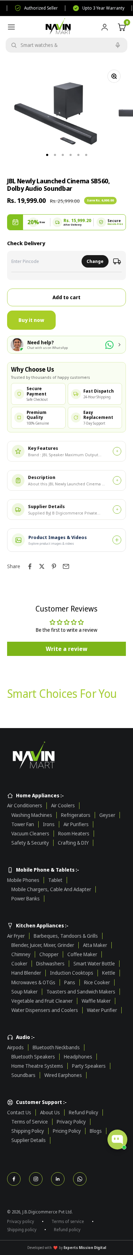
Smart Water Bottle (94, 963)
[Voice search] (117, 45)
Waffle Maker (96, 1001)
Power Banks (25, 898)
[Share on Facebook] (30, 566)
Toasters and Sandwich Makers (80, 992)
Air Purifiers (76, 824)
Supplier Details (28, 1140)
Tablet (55, 880)
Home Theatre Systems (37, 1066)
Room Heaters (73, 833)
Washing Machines (31, 815)
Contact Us (19, 1112)
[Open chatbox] (117, 1139)
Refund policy (67, 1230)
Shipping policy (22, 1230)
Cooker (19, 963)
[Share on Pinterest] (54, 566)
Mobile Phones (23, 880)
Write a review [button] (66, 649)
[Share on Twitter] (42, 566)
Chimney (21, 954)
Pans (69, 982)
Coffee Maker (82, 954)
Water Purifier (102, 1010)
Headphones (78, 1057)
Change (95, 261)
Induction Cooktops (71, 973)
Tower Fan (22, 824)
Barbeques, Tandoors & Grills (66, 936)
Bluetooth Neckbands (56, 1047)
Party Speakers (89, 1066)
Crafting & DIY (73, 843)
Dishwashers (50, 963)
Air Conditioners (24, 805)
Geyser (107, 815)
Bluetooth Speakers (33, 1057)
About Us (50, 1112)
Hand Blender (26, 973)
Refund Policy (83, 1112)
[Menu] (11, 27)
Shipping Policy (27, 1131)
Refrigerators (75, 815)
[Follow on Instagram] (36, 1179)
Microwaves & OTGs (33, 982)
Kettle (108, 973)
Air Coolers (63, 805)
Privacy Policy (71, 1122)
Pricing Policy (67, 1131)
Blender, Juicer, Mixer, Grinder (42, 945)
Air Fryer (16, 936)
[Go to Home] (66, 756)
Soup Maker (24, 992)
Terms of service (67, 1221)
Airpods (15, 1047)
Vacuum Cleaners (30, 833)
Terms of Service (29, 1122)
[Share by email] (66, 566)
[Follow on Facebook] (14, 1179)
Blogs (96, 1131)
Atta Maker (95, 945)
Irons (49, 824)
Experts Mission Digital (84, 1247)
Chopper (49, 954)
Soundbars (23, 1075)
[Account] (104, 27)
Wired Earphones (63, 1075)
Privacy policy (20, 1221)
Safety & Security (30, 843)
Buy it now (31, 320)
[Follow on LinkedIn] (58, 1179)
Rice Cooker (97, 982)
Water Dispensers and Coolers (44, 1010)
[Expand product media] (116, 539)
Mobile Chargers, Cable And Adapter (51, 889)
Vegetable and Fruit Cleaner (42, 1001)
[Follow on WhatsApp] (80, 1179)
